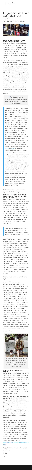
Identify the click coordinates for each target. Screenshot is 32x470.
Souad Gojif (9, 21)
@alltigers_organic (10, 148)
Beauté (23, 21)
